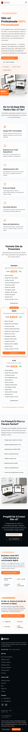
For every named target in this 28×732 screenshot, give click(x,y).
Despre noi (4, 688)
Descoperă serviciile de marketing (12, 616)
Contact (3, 691)
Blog (2, 685)
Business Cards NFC (6, 667)
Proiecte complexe (6, 662)
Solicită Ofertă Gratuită (8, 58)
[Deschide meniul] (25, 2)
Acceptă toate (16, 729)
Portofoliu (3, 683)
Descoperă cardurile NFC (9, 572)
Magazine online (5, 659)
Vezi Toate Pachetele (8, 62)
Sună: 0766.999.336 (14, 539)
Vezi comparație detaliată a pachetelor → (14, 407)
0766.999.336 (6, 698)
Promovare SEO (5, 670)
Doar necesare (6, 729)
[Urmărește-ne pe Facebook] (2, 704)
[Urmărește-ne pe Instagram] (6, 704)
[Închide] (22, 729)
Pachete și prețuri (5, 680)
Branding (3, 673)
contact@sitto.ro (7, 701)
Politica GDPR (10, 726)
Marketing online (5, 665)
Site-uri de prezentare (6, 656)
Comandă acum (14, 303)
